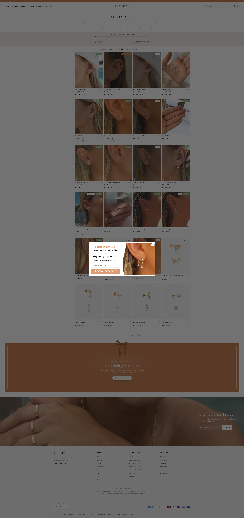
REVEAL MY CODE (105, 271)
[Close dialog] (153, 244)
